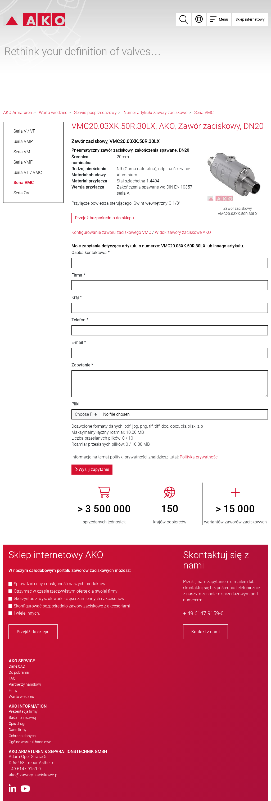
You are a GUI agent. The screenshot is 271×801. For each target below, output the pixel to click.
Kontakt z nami (205, 631)
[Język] (199, 19)
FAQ (12, 678)
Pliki (75, 403)
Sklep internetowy (250, 19)
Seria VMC (204, 112)
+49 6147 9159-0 (25, 768)
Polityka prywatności (199, 456)
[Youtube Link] (25, 789)
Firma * (78, 275)
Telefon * (79, 319)
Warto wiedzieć (53, 112)
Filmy (13, 690)
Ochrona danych (22, 736)
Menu (223, 19)
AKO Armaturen (17, 112)
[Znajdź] (183, 19)
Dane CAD (17, 666)
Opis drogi (17, 723)
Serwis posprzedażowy (95, 112)
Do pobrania (19, 672)
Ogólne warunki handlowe (30, 742)
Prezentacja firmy (23, 711)
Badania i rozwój (22, 717)
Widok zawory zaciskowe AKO (183, 232)
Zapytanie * (82, 364)
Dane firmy (17, 730)
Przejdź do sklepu (33, 631)
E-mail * (78, 342)
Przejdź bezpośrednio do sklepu (104, 217)
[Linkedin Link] (12, 789)
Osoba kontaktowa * (90, 252)
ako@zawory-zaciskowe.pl (33, 774)
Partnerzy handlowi (25, 684)
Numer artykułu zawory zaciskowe (155, 112)
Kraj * (76, 297)
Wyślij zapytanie (93, 469)
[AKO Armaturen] (34, 18)
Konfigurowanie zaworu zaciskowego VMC (111, 232)
